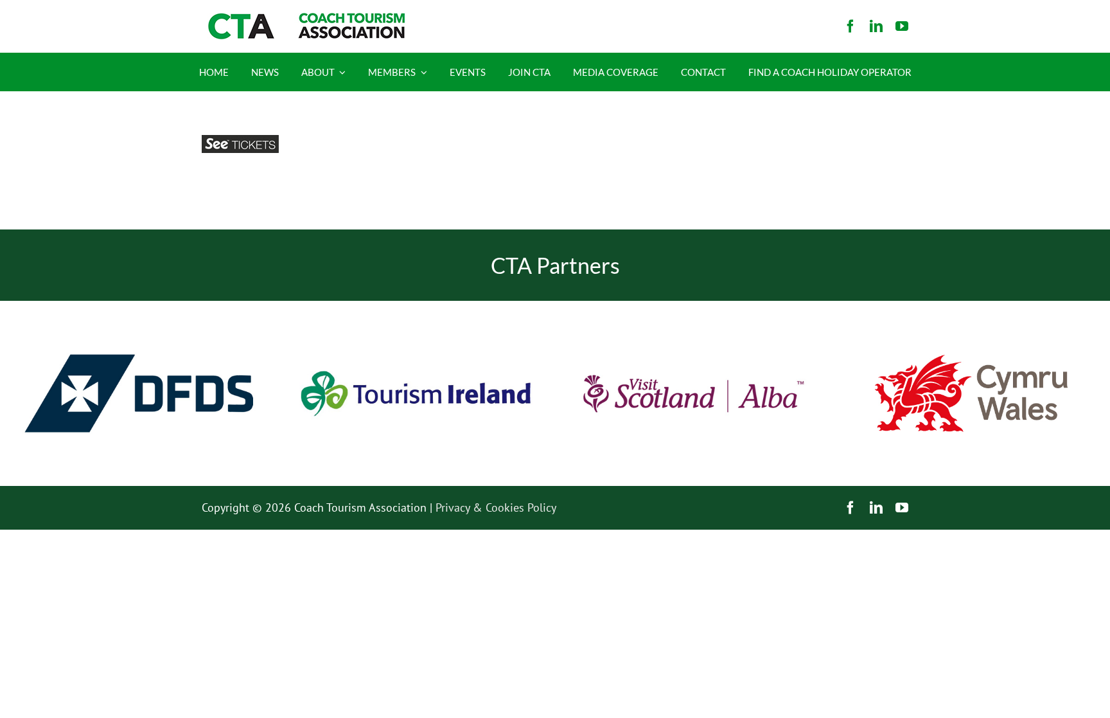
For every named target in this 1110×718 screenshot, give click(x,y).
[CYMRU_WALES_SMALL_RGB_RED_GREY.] (971, 360)
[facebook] (850, 26)
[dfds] (139, 306)
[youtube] (901, 26)
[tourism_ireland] (416, 306)
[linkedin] (876, 26)
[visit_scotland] (694, 306)
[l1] (304, 18)
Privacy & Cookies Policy (496, 507)
